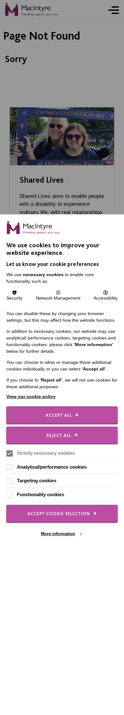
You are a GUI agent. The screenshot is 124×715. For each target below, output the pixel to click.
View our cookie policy (31, 396)
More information (58, 533)
